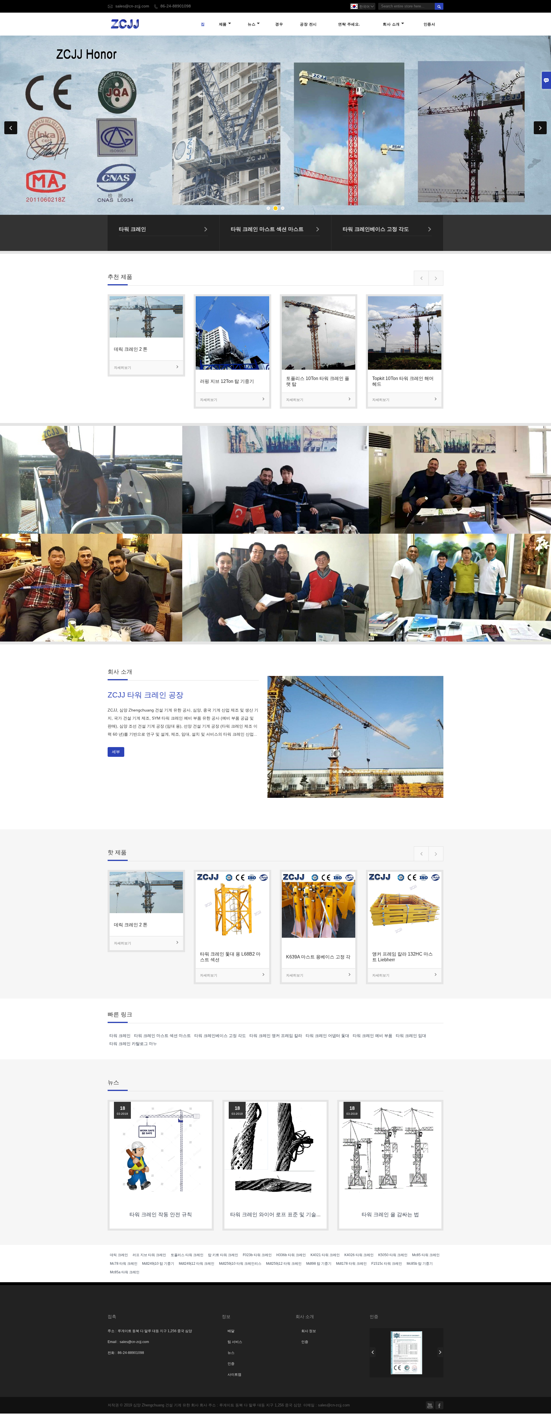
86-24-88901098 (175, 6)
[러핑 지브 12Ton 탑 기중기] (232, 368)
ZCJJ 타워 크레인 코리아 (275, 574)
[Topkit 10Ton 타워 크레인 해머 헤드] (404, 368)
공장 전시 (308, 24)
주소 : (112, 1331)
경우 (279, 24)
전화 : (112, 1352)
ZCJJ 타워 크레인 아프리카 (88, 466)
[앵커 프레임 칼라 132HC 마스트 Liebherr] (404, 943)
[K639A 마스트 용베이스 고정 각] (318, 943)
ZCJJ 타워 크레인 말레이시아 (462, 574)
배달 (231, 1331)
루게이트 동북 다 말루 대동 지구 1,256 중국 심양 (155, 1331)
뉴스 (251, 24)
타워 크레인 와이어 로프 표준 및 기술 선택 (279, 1214)
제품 (223, 24)
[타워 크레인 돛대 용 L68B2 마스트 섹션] (232, 943)
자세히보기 (146, 367)
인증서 (429, 24)
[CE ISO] (406, 1352)
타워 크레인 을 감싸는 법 (390, 1214)
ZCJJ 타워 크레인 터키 (275, 466)
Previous (10, 127)
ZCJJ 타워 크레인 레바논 (89, 574)
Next (540, 127)
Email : (113, 1341)
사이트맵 (234, 1374)
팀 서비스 (235, 1341)
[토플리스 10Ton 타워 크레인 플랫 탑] (318, 368)
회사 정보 (308, 1331)
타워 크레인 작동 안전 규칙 (160, 1214)
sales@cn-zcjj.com (132, 6)
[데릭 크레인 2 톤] (146, 335)
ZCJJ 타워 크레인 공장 (145, 694)
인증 (231, 1363)
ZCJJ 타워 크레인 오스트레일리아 (462, 466)
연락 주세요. (349, 24)
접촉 (112, 1316)
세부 (89, 481)
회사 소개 (391, 24)
